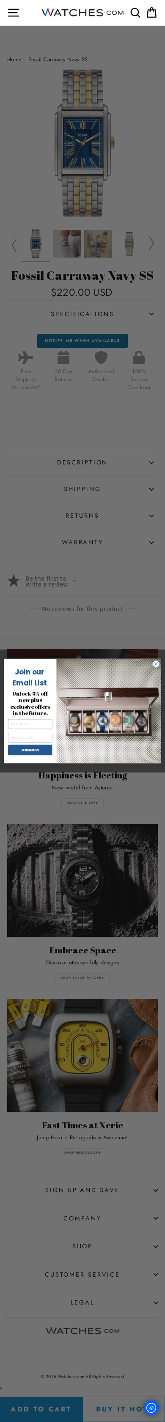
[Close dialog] (156, 663)
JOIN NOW (30, 749)
